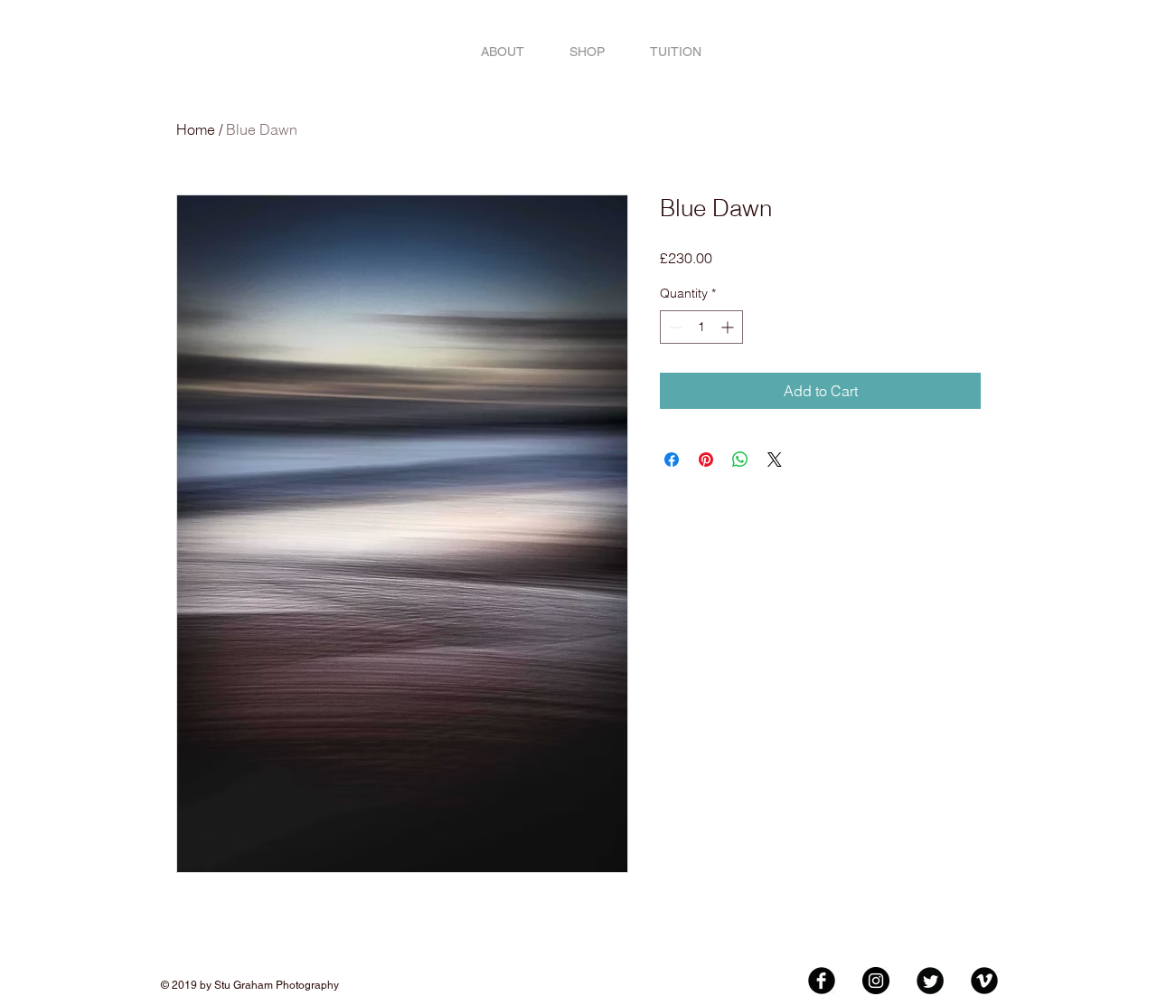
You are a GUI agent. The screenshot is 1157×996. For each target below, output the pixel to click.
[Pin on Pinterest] (706, 459)
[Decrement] (674, 327)
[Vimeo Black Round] (984, 980)
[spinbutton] (701, 327)
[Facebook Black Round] (821, 980)
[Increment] (729, 327)
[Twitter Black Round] (930, 980)
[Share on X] (774, 459)
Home (195, 129)
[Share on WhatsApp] (740, 459)
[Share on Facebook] (671, 459)
